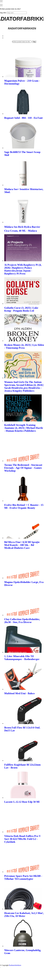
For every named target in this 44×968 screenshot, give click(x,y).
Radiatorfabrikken (15, 965)
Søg (34, 42)
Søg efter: (3, 13)
